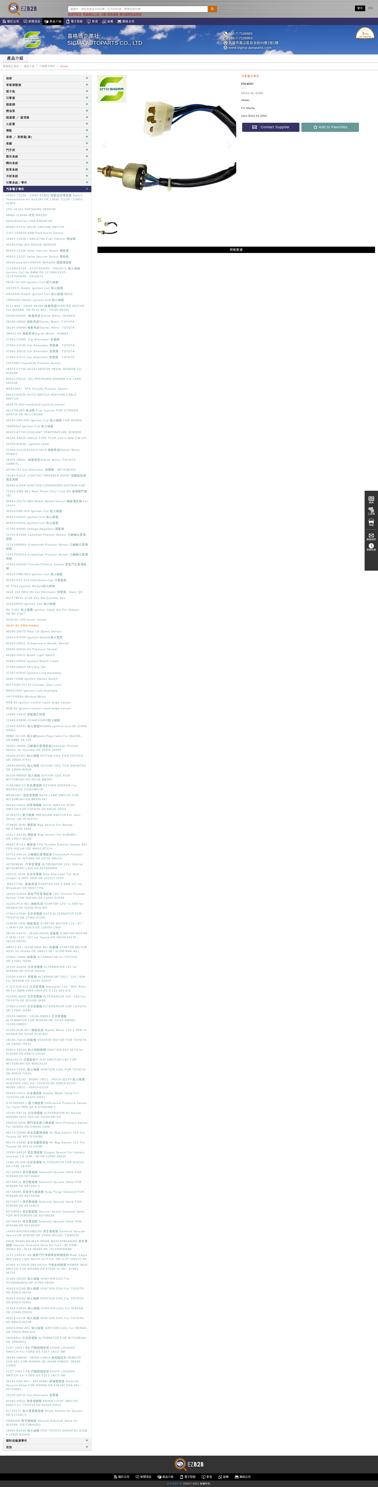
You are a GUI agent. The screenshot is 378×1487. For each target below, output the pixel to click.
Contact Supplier (273, 127)
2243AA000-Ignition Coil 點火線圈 (31, 603)
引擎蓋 (10, 97)
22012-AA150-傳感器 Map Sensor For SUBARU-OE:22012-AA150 (41, 836)
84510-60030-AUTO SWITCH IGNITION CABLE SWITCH (41, 396)
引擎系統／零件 (16, 182)
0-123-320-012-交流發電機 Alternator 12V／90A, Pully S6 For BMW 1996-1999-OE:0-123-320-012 (46, 988)
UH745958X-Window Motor (26, 696)
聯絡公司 (127, 21)
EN (371, 8)
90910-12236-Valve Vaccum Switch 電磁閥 (37, 250)
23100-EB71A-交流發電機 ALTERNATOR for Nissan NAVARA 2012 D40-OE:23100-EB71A (43, 1114)
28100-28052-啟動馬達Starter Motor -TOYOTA (40, 321)
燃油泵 (10, 110)
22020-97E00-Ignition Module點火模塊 (34, 637)
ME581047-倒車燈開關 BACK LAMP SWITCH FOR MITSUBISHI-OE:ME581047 (42, 797)
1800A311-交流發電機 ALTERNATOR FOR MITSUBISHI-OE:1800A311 (47, 1339)
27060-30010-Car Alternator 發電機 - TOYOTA (40, 351)
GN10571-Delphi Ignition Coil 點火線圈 (34, 288)
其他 (9, 1447)
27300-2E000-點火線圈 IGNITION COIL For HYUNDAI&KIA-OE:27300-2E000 (38, 1280)
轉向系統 (12, 163)
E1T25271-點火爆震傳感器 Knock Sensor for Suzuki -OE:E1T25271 (45, 1412)
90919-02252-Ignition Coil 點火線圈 (32, 517)
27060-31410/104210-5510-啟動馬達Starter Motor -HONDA (44, 451)
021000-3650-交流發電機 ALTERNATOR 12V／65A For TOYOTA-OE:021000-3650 (46, 998)
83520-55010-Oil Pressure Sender (31, 649)
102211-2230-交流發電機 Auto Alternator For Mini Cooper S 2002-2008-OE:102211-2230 (42, 876)
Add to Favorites (332, 127)
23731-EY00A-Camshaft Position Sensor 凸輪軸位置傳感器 (46, 536)
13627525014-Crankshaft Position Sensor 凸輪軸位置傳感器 (47, 556)
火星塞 (10, 123)
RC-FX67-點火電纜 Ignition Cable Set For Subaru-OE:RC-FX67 (43, 611)
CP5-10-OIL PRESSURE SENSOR (31, 209)
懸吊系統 (12, 156)
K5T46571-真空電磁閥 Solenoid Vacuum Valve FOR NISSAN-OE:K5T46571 (44, 1203)
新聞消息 (34, 21)
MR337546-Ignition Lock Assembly (32, 690)
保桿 (9, 78)
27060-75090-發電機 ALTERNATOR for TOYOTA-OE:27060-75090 (42, 959)
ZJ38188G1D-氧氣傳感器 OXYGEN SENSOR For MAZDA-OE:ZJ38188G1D (41, 787)
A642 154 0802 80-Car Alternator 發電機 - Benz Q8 (44, 592)
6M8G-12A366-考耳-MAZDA (26, 215)
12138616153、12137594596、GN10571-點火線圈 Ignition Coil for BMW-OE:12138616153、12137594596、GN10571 (43, 272)
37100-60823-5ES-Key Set (26, 667)
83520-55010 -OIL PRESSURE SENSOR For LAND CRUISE (43, 380)
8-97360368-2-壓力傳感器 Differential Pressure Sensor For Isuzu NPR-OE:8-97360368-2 (46, 1105)
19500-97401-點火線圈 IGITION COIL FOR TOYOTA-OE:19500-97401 (45, 757)
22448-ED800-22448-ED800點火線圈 (33, 720)
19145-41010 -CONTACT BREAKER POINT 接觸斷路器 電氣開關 (46, 477)
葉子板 (10, 91)
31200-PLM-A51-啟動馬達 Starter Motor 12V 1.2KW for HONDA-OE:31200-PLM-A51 (46, 1032)
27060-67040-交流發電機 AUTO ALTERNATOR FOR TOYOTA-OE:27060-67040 (44, 915)
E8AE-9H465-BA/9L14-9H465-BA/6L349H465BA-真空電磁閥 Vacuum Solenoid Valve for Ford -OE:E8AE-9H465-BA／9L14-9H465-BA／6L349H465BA (47, 1245)
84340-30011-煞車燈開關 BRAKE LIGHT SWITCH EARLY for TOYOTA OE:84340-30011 (42, 1402)
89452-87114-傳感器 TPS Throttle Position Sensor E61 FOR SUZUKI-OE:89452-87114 (46, 846)
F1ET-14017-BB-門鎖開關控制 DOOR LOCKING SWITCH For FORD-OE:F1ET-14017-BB (40, 1349)
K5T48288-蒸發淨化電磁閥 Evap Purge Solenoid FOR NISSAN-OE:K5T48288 (45, 1193)
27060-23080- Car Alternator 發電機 (32, 339)
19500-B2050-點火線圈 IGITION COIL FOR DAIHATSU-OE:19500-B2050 (46, 767)
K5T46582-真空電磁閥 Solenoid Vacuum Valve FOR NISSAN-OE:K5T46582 (44, 1174)
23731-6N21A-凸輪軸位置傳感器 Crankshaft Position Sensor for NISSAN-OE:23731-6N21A (44, 856)
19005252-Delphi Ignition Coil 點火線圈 (35, 300)
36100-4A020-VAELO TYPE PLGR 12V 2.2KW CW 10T (46, 438)
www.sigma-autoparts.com (249, 48)
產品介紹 (55, 21)
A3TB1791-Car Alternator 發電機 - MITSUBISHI (41, 469)
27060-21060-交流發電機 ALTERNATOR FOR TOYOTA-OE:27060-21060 (46, 1008)
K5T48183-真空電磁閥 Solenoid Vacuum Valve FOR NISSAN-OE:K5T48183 (44, 1223)
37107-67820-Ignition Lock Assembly (34, 672)
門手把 (10, 150)
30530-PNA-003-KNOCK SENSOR (31, 244)
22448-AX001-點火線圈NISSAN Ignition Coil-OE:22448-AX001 (47, 728)
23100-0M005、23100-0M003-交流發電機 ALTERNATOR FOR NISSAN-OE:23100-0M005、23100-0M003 (42, 1020)
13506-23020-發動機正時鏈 (25, 714)
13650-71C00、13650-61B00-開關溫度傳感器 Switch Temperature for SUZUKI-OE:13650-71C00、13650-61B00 (45, 199)
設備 (109, 21)
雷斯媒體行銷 (174, 1483)
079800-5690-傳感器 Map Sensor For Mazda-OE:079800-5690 (40, 826)
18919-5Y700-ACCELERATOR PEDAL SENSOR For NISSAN (44, 371)
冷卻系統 (12, 176)
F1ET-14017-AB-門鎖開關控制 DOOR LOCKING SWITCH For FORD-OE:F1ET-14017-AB (40, 1373)
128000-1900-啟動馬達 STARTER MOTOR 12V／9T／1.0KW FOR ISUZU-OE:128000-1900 (45, 925)
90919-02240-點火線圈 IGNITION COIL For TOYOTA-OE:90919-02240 (45, 1290)
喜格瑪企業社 (11, 66)
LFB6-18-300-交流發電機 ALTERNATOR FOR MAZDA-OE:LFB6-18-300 (45, 1164)
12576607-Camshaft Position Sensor (33, 363)
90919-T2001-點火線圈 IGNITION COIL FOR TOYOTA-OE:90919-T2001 (46, 1071)
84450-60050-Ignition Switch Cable (32, 661)
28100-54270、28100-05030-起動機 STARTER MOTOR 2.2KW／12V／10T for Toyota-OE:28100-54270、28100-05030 (46, 937)
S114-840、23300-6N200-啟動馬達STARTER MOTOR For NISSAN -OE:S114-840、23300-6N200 (45, 307)
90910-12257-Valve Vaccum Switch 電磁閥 (37, 256)
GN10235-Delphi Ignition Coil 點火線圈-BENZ (39, 294)
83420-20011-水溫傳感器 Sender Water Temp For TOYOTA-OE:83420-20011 (42, 1095)
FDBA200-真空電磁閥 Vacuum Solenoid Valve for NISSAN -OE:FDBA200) (42, 1422)
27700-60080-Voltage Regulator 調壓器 (35, 528)
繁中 (360, 8)
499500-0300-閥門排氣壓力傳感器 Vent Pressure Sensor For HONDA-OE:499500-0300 (47, 1124)
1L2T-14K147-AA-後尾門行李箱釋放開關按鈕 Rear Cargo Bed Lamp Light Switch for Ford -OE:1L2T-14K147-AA (46, 1256)
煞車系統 (12, 169)
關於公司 (12, 21)
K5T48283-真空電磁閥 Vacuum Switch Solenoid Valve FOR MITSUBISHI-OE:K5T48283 (45, 1213)
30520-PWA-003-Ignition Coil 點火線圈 (34, 574)
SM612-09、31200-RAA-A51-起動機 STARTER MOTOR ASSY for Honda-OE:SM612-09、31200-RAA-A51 (46, 949)
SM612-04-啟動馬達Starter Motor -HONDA (37, 333)
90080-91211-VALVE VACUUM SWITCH (35, 226)
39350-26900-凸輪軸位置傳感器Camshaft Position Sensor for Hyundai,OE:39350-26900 (42, 747)
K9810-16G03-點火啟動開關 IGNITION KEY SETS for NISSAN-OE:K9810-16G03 (44, 1051)
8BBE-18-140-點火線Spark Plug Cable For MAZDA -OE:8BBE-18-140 (44, 738)
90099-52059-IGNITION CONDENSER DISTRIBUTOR (45, 485)
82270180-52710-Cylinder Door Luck (33, 684)
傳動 (9, 130)
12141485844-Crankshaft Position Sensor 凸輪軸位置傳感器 (47, 546)
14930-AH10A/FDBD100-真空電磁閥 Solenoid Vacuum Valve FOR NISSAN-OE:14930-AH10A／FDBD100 (45, 1233)
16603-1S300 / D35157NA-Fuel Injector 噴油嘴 (41, 238)
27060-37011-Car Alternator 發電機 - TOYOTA (40, 357)
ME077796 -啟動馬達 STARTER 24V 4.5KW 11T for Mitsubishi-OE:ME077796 (44, 886)
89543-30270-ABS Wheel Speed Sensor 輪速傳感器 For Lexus (47, 503)
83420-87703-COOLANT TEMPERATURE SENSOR (43, 432)
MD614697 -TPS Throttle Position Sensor (37, 388)
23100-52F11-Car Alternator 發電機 (32, 1395)
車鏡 (9, 143)
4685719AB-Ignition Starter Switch (32, 678)
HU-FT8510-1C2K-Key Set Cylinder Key (36, 597)
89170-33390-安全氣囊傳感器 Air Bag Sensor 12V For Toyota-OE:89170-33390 (45, 1144)
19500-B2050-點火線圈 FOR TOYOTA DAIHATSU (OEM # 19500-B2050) (46, 1432)
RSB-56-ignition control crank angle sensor (38, 708)
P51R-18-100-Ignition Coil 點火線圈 (32, 282)
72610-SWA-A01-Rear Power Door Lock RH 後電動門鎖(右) (46, 493)
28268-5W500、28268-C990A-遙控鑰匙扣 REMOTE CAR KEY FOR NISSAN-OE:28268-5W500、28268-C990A (44, 1361)
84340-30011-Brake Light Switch (30, 655)
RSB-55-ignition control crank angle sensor (38, 702)
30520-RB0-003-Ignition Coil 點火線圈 (34, 511)
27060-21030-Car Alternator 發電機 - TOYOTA (40, 345)
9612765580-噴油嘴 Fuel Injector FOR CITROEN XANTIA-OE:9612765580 (42, 412)
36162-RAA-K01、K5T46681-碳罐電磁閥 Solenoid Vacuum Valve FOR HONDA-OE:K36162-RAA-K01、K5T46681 (44, 1385)
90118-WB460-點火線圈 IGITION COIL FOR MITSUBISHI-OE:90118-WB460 (38, 777)
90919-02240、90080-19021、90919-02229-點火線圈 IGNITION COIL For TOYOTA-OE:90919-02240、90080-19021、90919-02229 (45, 1083)
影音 (94, 21)
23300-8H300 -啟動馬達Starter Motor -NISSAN (40, 315)
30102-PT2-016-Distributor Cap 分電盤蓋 (36, 580)
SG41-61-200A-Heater (23, 625)
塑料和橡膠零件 (16, 1440)
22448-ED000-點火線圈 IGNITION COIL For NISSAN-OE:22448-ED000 (45, 1310)
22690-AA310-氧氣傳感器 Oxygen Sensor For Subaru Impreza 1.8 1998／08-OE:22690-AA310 (45, 1154)
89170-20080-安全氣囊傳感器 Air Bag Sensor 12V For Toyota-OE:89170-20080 (45, 1134)
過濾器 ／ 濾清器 (18, 117)
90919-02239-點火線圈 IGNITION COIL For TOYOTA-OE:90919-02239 (45, 1320)
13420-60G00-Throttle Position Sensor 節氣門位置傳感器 (46, 566)
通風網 (10, 104)
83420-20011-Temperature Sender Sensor (37, 643)
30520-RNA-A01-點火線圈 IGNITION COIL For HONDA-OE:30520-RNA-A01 (46, 1329)
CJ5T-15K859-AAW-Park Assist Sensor (35, 232)
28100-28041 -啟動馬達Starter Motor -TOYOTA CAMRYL (41, 461)
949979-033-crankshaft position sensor (35, 404)
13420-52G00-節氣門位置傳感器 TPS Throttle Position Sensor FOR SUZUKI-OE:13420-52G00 (45, 895)
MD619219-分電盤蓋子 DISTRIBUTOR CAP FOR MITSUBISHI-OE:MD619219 (41, 1061)
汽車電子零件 (47, 66)
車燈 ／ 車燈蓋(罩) (19, 137)
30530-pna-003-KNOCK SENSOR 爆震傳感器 (39, 262)
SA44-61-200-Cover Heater (26, 619)
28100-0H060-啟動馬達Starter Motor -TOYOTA (40, 327)
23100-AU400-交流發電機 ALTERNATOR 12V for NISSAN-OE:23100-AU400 (41, 968)
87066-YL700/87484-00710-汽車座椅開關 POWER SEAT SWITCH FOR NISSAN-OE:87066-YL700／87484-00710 (47, 1268)
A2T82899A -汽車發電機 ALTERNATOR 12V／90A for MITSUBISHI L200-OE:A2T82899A (44, 866)
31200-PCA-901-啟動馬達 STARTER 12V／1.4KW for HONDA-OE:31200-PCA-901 (44, 905)
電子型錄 (76, 21)
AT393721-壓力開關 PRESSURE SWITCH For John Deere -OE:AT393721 (43, 816)
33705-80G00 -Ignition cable (27, 444)
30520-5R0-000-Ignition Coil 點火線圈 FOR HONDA (44, 420)
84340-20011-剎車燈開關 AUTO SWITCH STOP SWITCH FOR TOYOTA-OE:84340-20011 (40, 807)
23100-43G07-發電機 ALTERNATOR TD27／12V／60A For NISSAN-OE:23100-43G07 (45, 978)
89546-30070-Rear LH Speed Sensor (34, 631)
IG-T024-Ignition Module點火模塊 (30, 586)
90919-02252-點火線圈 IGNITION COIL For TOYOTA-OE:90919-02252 (45, 1300)
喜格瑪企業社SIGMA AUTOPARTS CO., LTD (104, 39)
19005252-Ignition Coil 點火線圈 (30, 426)
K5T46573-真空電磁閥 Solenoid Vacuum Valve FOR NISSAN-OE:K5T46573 (44, 1183)
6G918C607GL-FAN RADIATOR (29, 221)
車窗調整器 (13, 84)
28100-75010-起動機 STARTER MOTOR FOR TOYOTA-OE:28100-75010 (47, 1041)
